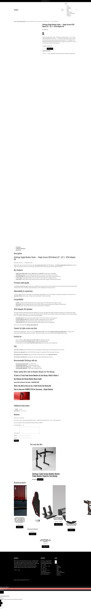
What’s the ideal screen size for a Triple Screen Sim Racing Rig (32, 386)
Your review (16, 433)
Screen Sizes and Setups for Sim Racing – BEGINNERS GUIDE (26, 382)
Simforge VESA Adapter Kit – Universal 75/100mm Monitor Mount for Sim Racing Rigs (58, 518)
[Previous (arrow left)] (0, 608)
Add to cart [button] (40, 479)
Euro (3, 590)
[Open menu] (62, 10)
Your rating (16, 425)
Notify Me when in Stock (46, 50)
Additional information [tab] (20, 248)
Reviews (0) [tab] (18, 250)
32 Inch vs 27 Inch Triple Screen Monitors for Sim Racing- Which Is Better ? (36, 375)
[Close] (2, 592)
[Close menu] (66, 4)
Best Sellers (53, 53)
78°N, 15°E (27, 579)
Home (15, 21)
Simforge (16, 10)
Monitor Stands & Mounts (21, 21)
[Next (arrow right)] (1, 608)
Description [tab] (18, 247)
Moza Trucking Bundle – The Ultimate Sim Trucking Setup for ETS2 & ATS (45, 540)
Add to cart (50, 48)
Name (15, 435)
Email (15, 437)
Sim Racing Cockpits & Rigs (70, 53)
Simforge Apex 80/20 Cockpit (22, 363)
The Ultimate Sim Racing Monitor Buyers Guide (28, 379)
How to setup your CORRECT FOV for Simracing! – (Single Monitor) (33, 389)
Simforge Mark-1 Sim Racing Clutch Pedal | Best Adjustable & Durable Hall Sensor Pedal (71, 524)
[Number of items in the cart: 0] (76, 10)
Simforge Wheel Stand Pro (21, 365)
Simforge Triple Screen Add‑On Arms (58, 331)
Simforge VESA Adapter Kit (32, 324)
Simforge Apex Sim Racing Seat (32, 529)
